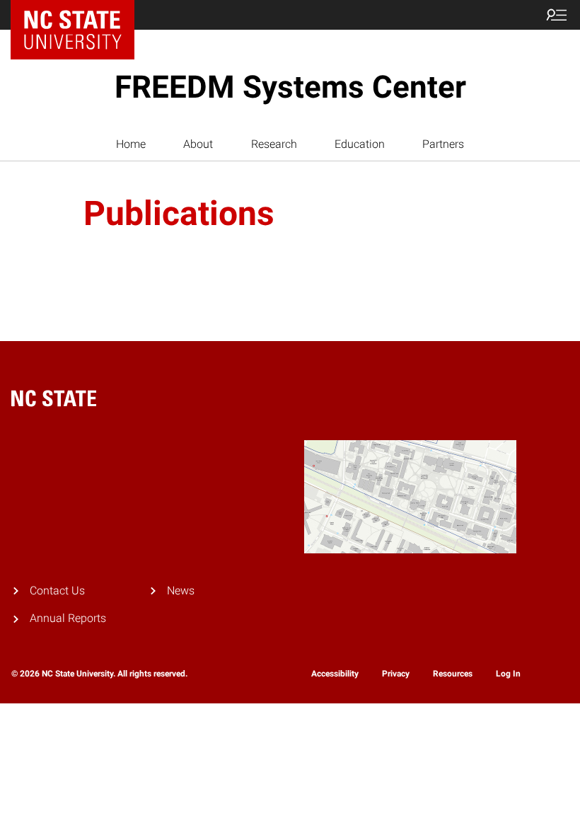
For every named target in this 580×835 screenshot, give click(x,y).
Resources (452, 674)
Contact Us (57, 590)
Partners (443, 144)
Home (131, 144)
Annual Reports (68, 618)
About (198, 144)
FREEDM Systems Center (290, 87)
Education (360, 144)
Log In (508, 674)
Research (274, 144)
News (181, 590)
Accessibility (335, 674)
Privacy (396, 674)
